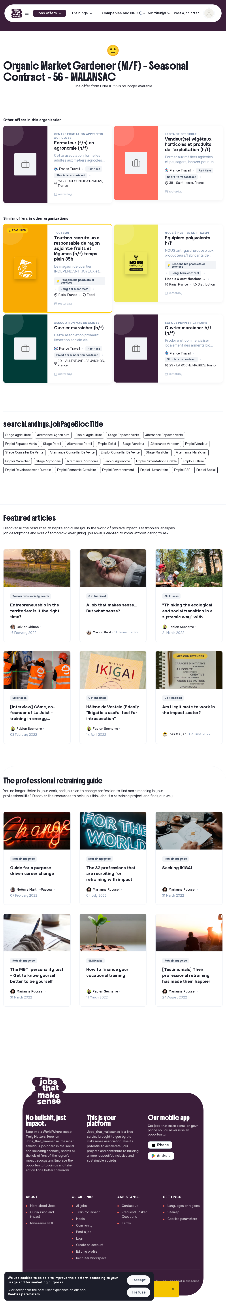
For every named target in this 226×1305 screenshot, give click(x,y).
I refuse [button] (139, 1292)
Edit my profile (86, 1252)
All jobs (81, 1206)
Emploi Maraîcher (17, 461)
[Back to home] (49, 1092)
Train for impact (88, 1212)
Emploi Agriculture (89, 435)
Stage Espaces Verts (123, 435)
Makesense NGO (42, 1223)
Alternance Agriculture (53, 435)
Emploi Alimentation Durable (156, 461)
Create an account (90, 1245)
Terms (126, 1223)
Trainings (79, 13)
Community (84, 1225)
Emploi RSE (182, 470)
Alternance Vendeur (165, 444)
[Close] (173, 1289)
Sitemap (173, 1212)
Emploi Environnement (118, 470)
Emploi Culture (193, 461)
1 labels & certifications (183, 279)
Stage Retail (52, 444)
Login (80, 1238)
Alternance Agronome (82, 461)
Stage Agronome (48, 461)
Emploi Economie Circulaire (76, 470)
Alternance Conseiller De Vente (72, 452)
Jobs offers (47, 13)
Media (80, 1219)
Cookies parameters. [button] (24, 1294)
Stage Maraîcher (158, 452)
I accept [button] (139, 1280)
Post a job (84, 1232)
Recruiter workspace (91, 1258)
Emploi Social (206, 470)
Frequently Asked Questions (134, 1214)
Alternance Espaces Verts (164, 435)
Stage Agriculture (18, 435)
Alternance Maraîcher (191, 452)
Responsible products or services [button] (75, 281)
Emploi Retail (107, 444)
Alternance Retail (79, 444)
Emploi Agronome (117, 461)
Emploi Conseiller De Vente (120, 452)
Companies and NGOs (121, 13)
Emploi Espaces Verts (21, 444)
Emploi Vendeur (196, 444)
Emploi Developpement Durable (28, 470)
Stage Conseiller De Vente (24, 452)
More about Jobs (43, 1206)
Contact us (130, 1206)
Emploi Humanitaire (154, 470)
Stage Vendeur (133, 444)
